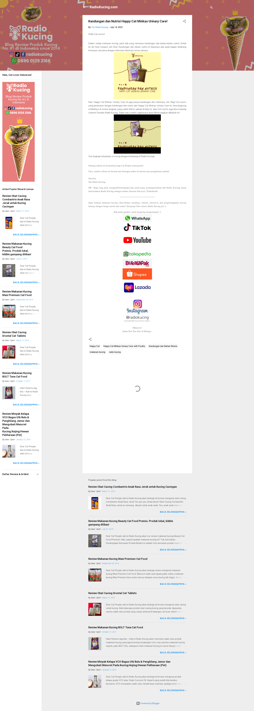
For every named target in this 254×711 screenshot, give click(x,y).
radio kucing (115, 352)
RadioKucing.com (104, 7)
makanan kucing (97, 352)
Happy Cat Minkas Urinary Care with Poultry (124, 346)
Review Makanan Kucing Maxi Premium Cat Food (117, 558)
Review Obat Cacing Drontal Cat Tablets (112, 593)
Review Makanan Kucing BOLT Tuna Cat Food (115, 627)
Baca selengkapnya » (173, 512)
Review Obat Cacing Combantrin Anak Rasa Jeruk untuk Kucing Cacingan (132, 486)
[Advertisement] (203, 59)
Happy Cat (95, 346)
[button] (184, 21)
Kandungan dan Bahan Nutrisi (163, 346)
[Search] (211, 8)
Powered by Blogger (150, 703)
